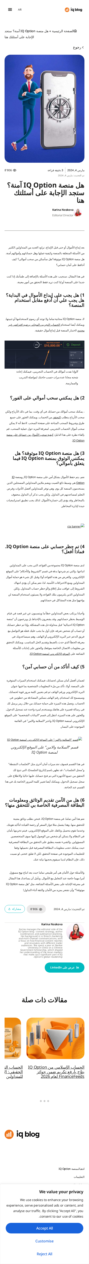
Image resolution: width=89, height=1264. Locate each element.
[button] (10, 9)
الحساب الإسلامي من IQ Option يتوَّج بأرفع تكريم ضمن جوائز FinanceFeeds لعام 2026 (56, 1071)
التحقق (57, 417)
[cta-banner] (75, 526)
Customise (44, 1241)
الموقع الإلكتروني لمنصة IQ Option (50, 654)
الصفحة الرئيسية (63, 31)
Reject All (44, 1253)
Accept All (44, 1228)
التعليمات (79, 1177)
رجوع (77, 47)
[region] (44, 1224)
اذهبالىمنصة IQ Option (71, 1169)
